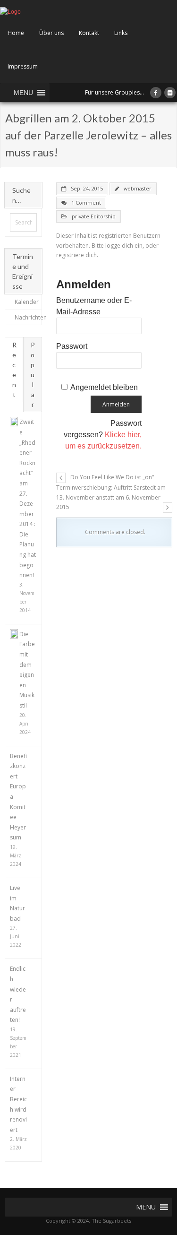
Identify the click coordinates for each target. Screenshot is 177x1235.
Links (120, 33)
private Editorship (94, 216)
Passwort (71, 346)
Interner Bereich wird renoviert (18, 1104)
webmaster (138, 188)
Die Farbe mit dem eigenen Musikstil (27, 669)
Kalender (27, 302)
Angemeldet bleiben (104, 387)
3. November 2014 (26, 597)
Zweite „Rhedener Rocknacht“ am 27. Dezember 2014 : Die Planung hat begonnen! (27, 498)
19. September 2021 (18, 1042)
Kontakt (89, 33)
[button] (23, 92)
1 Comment (86, 202)
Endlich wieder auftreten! (18, 994)
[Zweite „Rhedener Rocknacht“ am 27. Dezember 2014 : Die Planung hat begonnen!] (14, 421)
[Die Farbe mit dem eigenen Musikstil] (14, 634)
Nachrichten (31, 317)
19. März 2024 (15, 855)
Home (16, 33)
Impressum (23, 66)
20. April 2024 (25, 723)
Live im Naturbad (17, 903)
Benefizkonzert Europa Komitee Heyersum (18, 797)
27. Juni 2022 (15, 936)
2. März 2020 (18, 1143)
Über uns (51, 33)
